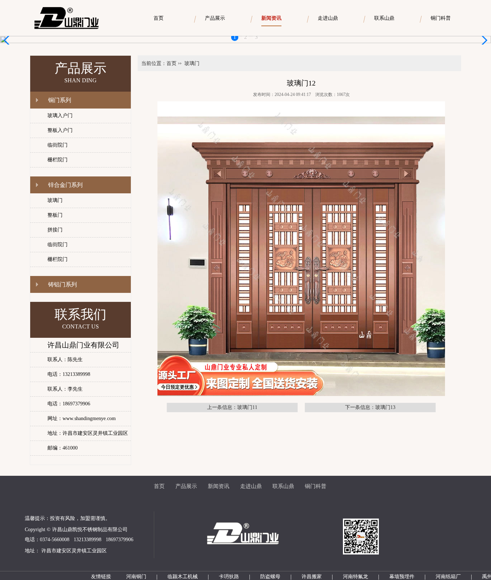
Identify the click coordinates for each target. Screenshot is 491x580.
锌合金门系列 (65, 185)
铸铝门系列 (62, 284)
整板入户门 (60, 130)
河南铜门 (136, 576)
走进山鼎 (251, 486)
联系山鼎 (283, 486)
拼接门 (55, 230)
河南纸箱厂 (448, 576)
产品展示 (186, 486)
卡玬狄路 (229, 576)
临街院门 (57, 145)
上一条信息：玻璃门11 (232, 407)
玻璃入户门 (60, 115)
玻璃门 (55, 200)
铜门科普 (315, 486)
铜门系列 (59, 100)
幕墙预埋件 (401, 576)
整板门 (55, 215)
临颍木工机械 (183, 576)
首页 (171, 63)
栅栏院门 (57, 159)
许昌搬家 (312, 576)
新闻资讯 (218, 486)
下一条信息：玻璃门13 (370, 407)
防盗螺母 (270, 576)
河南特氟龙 (355, 576)
